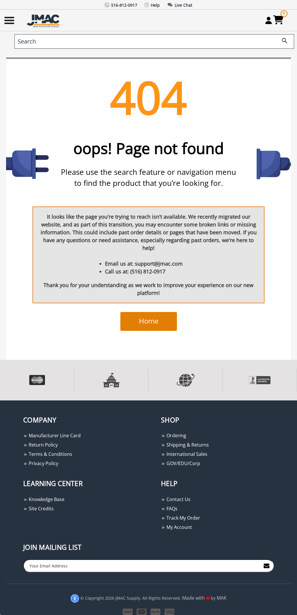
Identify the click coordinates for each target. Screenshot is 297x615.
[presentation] (0, 403)
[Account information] (268, 20)
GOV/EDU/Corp (182, 463)
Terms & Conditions (50, 454)
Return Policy (43, 445)
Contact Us (178, 499)
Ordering (175, 435)
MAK (222, 598)
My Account (178, 527)
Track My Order (182, 518)
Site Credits (41, 508)
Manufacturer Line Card (54, 435)
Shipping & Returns (187, 445)
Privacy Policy (43, 463)
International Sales (186, 454)
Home (148, 321)
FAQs (171, 508)
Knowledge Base (46, 499)
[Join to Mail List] (266, 565)
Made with (194, 598)
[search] (282, 41)
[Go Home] (44, 20)
